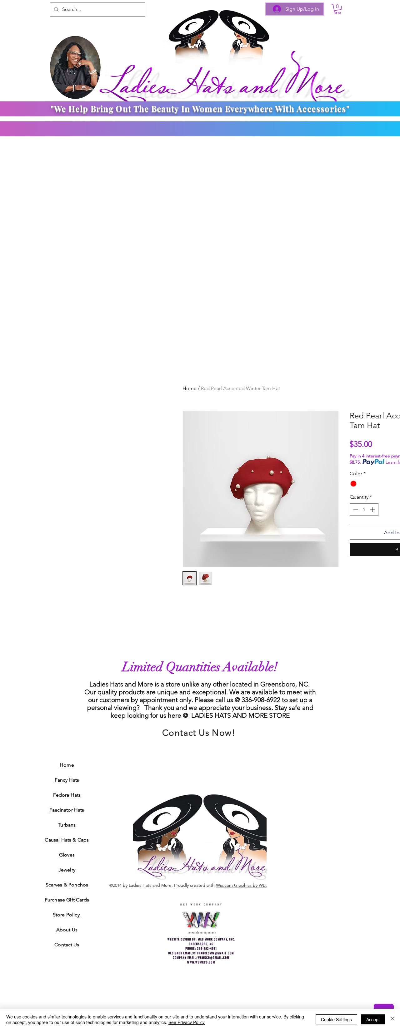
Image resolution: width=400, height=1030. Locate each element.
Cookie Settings (336, 1019)
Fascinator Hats (66, 810)
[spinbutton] (364, 509)
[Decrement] (355, 509)
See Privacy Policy (186, 1022)
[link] (337, 9)
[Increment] (373, 509)
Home (189, 388)
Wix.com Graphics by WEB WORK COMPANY (261, 885)
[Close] (392, 1019)
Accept (373, 1019)
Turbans (67, 825)
